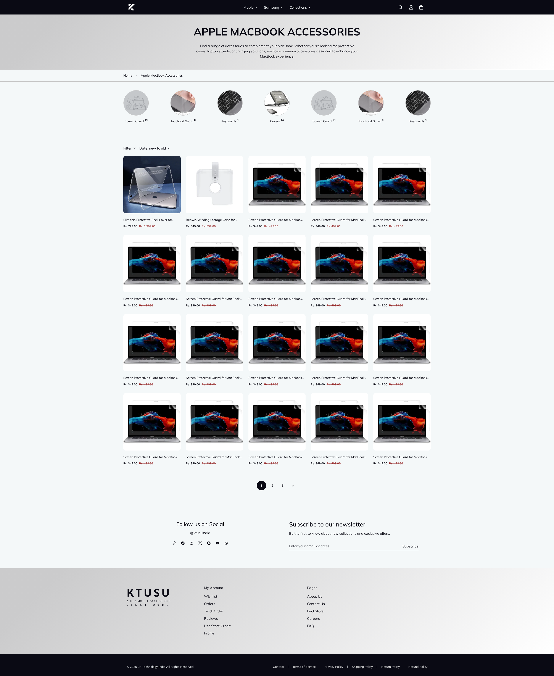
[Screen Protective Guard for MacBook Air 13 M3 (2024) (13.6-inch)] (402, 422)
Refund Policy (417, 667)
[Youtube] (217, 543)
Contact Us (316, 604)
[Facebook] (183, 543)
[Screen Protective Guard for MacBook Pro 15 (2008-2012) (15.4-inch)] (339, 422)
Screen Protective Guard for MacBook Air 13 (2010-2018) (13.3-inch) (275, 457)
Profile (209, 633)
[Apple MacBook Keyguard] (230, 103)
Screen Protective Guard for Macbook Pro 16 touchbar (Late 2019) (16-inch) (276, 378)
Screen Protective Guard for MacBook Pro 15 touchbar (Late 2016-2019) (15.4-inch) (150, 457)
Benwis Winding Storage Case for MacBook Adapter (210, 220)
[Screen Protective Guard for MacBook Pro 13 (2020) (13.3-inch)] (402, 263)
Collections (298, 7)
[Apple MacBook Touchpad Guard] (183, 103)
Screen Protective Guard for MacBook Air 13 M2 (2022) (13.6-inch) (275, 220)
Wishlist (210, 596)
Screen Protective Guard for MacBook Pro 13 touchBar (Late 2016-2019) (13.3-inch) (337, 299)
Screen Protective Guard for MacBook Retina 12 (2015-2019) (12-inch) (213, 457)
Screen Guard (136, 121)
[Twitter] (200, 543)
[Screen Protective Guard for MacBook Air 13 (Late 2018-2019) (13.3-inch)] (277, 263)
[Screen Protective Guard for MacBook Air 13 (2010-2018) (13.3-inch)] (277, 422)
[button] (421, 7)
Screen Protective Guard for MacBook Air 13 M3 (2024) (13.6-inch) (400, 457)
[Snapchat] (209, 543)
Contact (278, 667)
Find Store (315, 611)
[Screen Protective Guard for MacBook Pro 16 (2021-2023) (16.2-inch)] (214, 263)
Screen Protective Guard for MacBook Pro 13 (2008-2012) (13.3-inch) (400, 378)
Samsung (271, 7)
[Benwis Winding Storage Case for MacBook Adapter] (214, 184)
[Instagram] (191, 543)
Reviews (211, 618)
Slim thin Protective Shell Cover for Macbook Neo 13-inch (147, 220)
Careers (313, 618)
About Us (314, 596)
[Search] (400, 7)
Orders (209, 604)
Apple (249, 7)
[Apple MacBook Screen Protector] (136, 103)
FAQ (310, 626)
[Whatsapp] (226, 543)
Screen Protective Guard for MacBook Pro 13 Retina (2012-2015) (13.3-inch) (151, 378)
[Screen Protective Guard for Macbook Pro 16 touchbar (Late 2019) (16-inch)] (277, 343)
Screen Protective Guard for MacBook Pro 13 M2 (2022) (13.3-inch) (150, 299)
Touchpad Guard (183, 121)
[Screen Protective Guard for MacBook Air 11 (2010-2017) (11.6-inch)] (214, 343)
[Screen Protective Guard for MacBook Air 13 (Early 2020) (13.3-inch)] (402, 184)
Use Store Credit (217, 626)
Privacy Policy (333, 667)
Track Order (213, 611)
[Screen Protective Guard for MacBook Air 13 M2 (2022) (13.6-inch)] (277, 184)
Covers (277, 121)
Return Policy (390, 667)
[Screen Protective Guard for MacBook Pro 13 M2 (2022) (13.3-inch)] (152, 263)
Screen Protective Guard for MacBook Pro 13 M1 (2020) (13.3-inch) (337, 220)
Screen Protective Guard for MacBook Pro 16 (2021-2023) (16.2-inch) (213, 299)
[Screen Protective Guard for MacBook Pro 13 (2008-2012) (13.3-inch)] (402, 343)
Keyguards (229, 121)
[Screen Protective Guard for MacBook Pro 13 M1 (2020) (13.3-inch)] (339, 184)
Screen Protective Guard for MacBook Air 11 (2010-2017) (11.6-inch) (213, 378)
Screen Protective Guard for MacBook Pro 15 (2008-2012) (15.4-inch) (337, 457)
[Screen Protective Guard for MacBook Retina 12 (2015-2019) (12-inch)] (214, 422)
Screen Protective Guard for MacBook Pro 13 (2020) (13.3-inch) (400, 299)
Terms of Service (304, 667)
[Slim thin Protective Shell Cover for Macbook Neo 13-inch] (152, 184)
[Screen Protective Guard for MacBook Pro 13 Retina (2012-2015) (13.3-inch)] (152, 343)
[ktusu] (131, 7)
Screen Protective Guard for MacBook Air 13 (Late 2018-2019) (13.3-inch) (275, 299)
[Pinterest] (174, 543)
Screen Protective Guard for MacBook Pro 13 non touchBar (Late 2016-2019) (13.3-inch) (339, 378)
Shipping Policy (362, 667)
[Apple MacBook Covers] (277, 103)
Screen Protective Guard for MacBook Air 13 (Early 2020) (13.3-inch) (400, 220)
